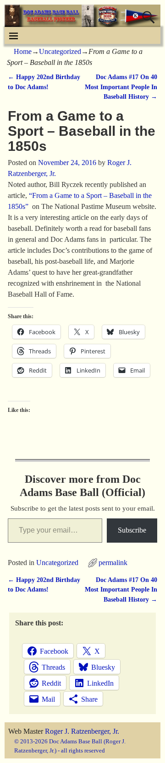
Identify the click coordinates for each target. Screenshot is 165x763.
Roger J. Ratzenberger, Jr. (82, 731)
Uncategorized (60, 51)
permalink (113, 562)
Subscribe (132, 530)
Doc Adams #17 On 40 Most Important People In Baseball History (121, 86)
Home (23, 51)
